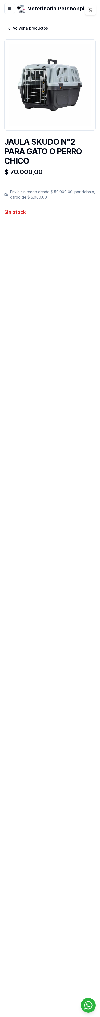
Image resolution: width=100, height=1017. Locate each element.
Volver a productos (30, 28)
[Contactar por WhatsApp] (88, 1005)
